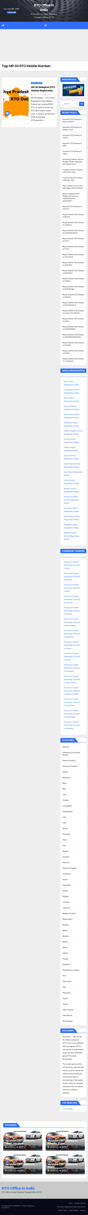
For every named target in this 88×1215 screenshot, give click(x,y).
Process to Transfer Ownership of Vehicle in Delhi (72, 565)
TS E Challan (68, 1109)
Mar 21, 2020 (38, 94)
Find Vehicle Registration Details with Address (71, 1207)
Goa (64, 845)
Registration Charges (71, 970)
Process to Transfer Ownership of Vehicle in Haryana (72, 611)
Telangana (67, 993)
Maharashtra (67, 919)
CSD (64, 823)
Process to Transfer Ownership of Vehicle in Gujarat (72, 645)
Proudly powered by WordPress (12, 1206)
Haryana (66, 862)
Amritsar (66, 747)
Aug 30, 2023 (54, 1147)
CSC (64, 817)
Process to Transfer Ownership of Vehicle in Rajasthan (72, 634)
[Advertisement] (44, 45)
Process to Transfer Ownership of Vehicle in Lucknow (72, 599)
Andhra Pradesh (69, 760)
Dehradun (66, 834)
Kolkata (65, 896)
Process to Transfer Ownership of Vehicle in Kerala (72, 656)
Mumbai (66, 936)
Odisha (65, 953)
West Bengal (68, 1021)
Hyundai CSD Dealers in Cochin (20, 1165)
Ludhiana (66, 908)
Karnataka (67, 885)
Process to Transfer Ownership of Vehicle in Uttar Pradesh (72, 679)
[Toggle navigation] (45, 25)
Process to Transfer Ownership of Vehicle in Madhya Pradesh (72, 691)
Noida (65, 947)
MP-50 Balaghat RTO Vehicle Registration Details (43, 90)
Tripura (65, 1004)
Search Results (73, 1210)
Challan (66, 800)
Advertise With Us (80, 1203)
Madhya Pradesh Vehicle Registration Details (71, 536)
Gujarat (65, 851)
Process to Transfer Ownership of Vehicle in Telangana (72, 668)
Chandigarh (67, 806)
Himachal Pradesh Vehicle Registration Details (71, 500)
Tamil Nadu (67, 981)
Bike (64, 789)
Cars (64, 794)
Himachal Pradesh (70, 868)
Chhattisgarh (68, 811)
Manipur (66, 925)
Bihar (65, 783)
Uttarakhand (67, 1015)
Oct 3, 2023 (11, 1147)
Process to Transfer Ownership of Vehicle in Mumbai (72, 576)
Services (83, 1210)
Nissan (65, 942)
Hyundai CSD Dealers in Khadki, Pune (62, 1142)
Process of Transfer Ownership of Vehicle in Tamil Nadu (72, 702)
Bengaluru (67, 777)
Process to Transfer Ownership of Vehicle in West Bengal (72, 622)
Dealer (65, 828)
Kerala (65, 891)
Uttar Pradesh (68, 1010)
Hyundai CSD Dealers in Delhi (62, 1165)
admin (48, 94)
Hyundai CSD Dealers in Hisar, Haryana (20, 1142)
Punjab (65, 959)
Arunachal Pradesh (70, 766)
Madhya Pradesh (37, 83)
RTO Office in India (18, 1188)
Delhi (65, 840)
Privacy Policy (62, 1210)
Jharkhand (67, 874)
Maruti (65, 930)
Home (71, 1203)
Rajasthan (67, 964)
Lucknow (66, 902)
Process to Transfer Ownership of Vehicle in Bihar (72, 588)
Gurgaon (66, 857)
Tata (64, 987)
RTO (64, 976)
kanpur (65, 879)
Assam (65, 772)
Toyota (65, 998)
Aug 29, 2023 (11, 1170)
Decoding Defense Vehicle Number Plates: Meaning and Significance (73, 161)
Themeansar (5, 1208)
